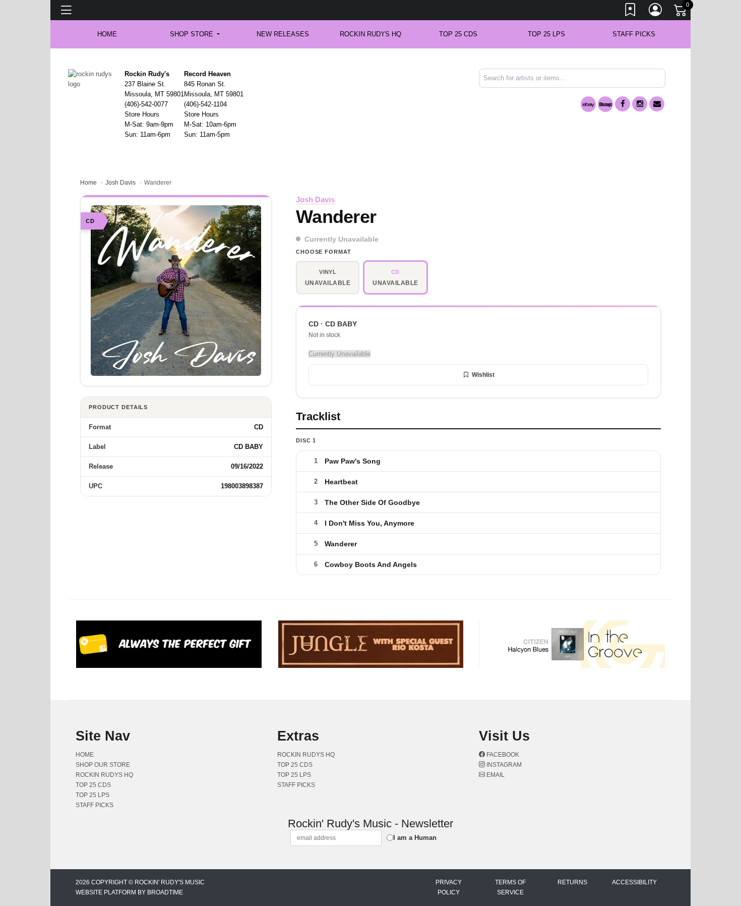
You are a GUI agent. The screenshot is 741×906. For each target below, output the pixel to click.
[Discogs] (605, 104)
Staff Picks (633, 34)
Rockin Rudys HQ (370, 34)
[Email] (656, 103)
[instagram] (639, 103)
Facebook (502, 754)
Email (495, 774)
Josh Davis (120, 182)
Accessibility (634, 882)
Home (88, 182)
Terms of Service (510, 887)
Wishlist (483, 374)
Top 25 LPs (546, 34)
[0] (681, 12)
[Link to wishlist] (631, 12)
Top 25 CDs (458, 34)
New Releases (283, 34)
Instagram (503, 764)
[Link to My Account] (656, 12)
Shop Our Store (103, 764)
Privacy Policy (449, 887)
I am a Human (415, 837)
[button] (195, 34)
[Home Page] (92, 78)
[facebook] (622, 103)
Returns (572, 882)
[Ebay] (588, 104)
